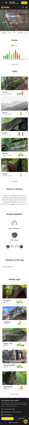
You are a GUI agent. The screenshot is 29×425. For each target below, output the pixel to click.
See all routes (14, 64)
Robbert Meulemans (14, 228)
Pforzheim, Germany (16, 20)
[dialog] (14, 411)
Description (20, 32)
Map (14, 32)
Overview (4, 32)
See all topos (14, 181)
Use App (24, 2)
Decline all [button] (21, 418)
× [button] (27, 399)
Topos (9, 32)
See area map (14, 394)
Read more (24, 204)
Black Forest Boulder (15, 18)
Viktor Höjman (14, 240)
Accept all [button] (7, 418)
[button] (14, 422)
